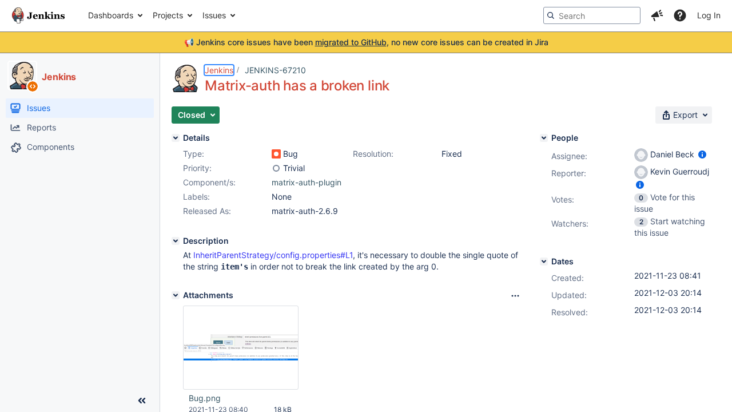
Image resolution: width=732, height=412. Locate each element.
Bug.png (205, 398)
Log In (709, 15)
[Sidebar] (142, 400)
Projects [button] (168, 15)
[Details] (176, 138)
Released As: (207, 211)
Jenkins (219, 70)
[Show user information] (702, 154)
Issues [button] (214, 15)
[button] (657, 15)
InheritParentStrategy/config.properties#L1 (273, 255)
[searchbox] (592, 15)
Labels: (196, 196)
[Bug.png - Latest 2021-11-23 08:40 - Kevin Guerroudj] (241, 348)
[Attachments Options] (515, 296)
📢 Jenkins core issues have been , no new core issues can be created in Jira (366, 42)
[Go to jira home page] (38, 15)
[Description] (176, 241)
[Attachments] (176, 295)
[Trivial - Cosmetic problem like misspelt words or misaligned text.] (276, 168)
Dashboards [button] (110, 15)
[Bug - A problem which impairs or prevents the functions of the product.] (276, 154)
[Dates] (544, 262)
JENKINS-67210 (275, 70)
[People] (544, 138)
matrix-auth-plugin (306, 182)
